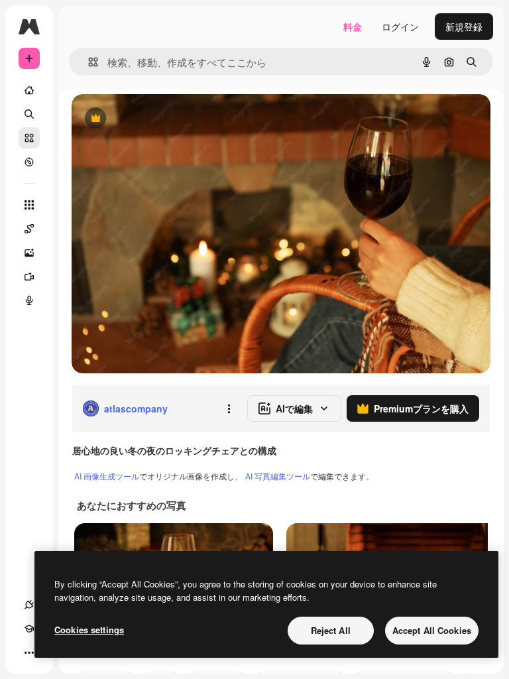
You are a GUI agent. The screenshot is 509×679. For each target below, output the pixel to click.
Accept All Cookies (431, 630)
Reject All (331, 630)
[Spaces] (29, 228)
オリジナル (163, 119)
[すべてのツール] (29, 205)
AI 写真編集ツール (277, 475)
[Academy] (29, 628)
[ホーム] (29, 90)
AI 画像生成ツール (106, 475)
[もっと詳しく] (29, 161)
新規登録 (463, 26)
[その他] (29, 652)
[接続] (29, 604)
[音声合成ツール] (29, 300)
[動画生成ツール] (29, 276)
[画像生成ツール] (29, 252)
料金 (352, 26)
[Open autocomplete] (88, 62)
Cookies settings (89, 629)
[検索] (29, 114)
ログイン (400, 26)
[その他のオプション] (228, 408)
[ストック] (29, 138)
